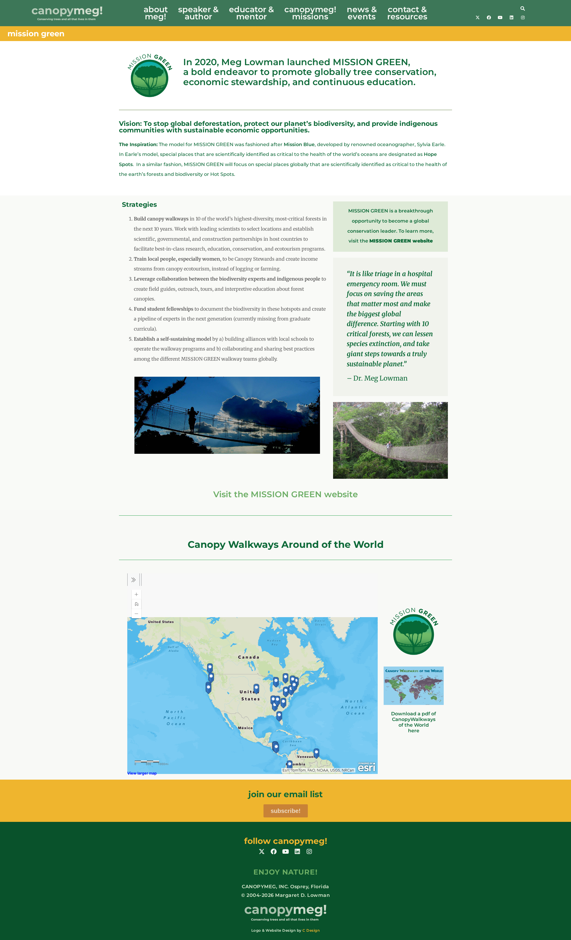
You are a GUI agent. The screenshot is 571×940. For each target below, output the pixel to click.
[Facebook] (489, 17)
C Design (311, 930)
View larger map (142, 773)
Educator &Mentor (251, 12)
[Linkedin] (511, 17)
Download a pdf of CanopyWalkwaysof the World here (413, 722)
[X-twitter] (477, 17)
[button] (496, 8)
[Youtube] (500, 17)
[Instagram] (523, 17)
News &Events (362, 12)
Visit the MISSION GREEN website (285, 494)
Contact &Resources (407, 12)
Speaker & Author (198, 12)
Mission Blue (299, 144)
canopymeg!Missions (310, 12)
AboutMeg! (156, 12)
